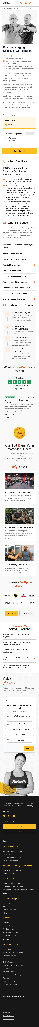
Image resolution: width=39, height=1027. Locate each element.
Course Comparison (10, 861)
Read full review (10, 414)
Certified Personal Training (12, 851)
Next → (28, 748)
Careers (6, 968)
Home (3, 8)
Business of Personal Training (13, 886)
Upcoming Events (9, 955)
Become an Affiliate (10, 984)
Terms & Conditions (8, 1019)
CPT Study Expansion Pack (12, 870)
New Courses (9, 878)
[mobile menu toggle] (35, 3)
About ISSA (7, 949)
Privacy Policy (8, 926)
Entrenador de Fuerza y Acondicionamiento (19, 889)
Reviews (6, 918)
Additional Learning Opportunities (17, 866)
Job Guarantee (8, 929)
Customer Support (11, 899)
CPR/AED (6, 854)
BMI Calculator (8, 962)
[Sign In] (26, 3)
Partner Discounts (9, 981)
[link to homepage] (6, 3)
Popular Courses (10, 846)
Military (5, 913)
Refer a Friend (8, 959)
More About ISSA (10, 944)
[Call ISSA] (21, 3)
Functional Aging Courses (12, 883)
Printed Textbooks (9, 910)
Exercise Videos (8, 972)
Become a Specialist (12, 8)
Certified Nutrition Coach (12, 857)
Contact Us (7, 903)
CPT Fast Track (8, 873)
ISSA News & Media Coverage (14, 965)
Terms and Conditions (11, 932)
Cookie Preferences (8, 1016)
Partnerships (7, 978)
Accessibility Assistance (12, 935)
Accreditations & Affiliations (13, 952)
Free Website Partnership (12, 975)
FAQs (5, 906)
